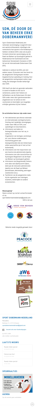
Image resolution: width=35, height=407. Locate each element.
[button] (30, 4)
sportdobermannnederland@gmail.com (16, 198)
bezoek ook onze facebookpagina (16, 329)
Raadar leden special (10, 347)
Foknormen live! (9, 354)
